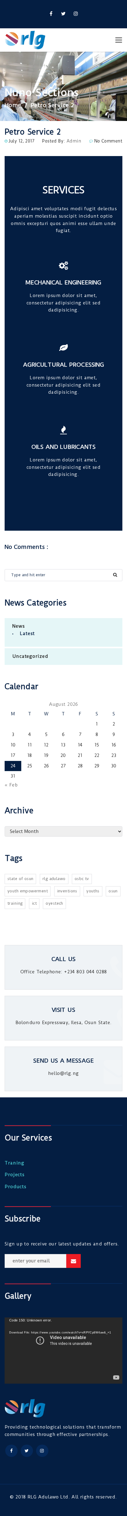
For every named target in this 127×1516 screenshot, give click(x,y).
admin (74, 141)
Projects (15, 1174)
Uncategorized (30, 656)
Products (16, 1186)
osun (113, 891)
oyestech (54, 903)
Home (13, 105)
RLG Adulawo (54, 878)
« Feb (11, 785)
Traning (14, 1163)
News (18, 626)
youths (93, 891)
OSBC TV (82, 878)
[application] (63, 1350)
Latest (27, 633)
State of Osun (20, 878)
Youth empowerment (27, 891)
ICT (34, 903)
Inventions (67, 891)
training (15, 903)
